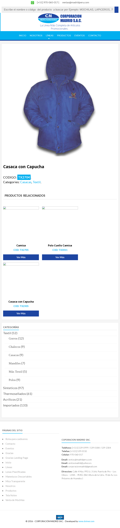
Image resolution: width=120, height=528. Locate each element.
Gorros (13, 338)
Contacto (94, 35)
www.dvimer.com (86, 521)
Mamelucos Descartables (18, 476)
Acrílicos (9, 399)
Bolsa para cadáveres (16, 439)
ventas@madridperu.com (75, 2)
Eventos (80, 35)
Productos (64, 35)
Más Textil (15, 371)
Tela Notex (11, 495)
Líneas (49, 35)
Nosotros (36, 35)
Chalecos (14, 346)
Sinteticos (10, 388)
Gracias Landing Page (16, 457)
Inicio (22, 35)
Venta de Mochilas (15, 500)
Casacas (25, 182)
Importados (11, 405)
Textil (37, 182)
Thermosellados (14, 393)
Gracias (9, 453)
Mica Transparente (15, 481)
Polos (12, 380)
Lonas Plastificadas (15, 471)
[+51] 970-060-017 (47, 2)
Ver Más (21, 257)
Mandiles (15, 363)
